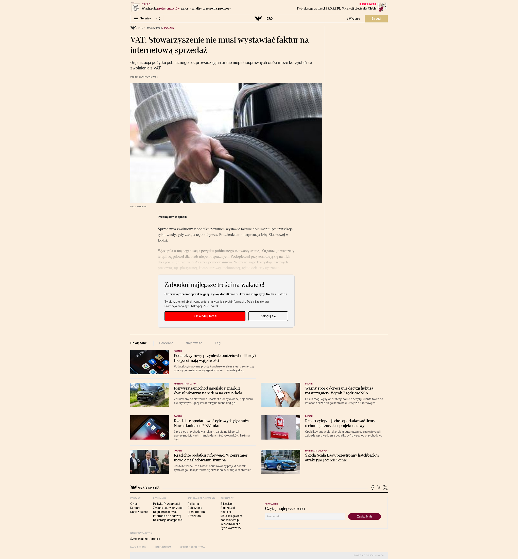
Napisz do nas (139, 511)
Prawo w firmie (154, 28)
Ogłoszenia (195, 507)
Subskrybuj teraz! (205, 316)
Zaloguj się (268, 316)
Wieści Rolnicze (230, 524)
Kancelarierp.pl (230, 520)
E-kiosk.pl (226, 503)
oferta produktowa (192, 547)
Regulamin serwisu (165, 511)
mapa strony (138, 547)
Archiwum (194, 515)
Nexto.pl (226, 511)
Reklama (193, 503)
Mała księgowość (231, 515)
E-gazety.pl (228, 507)
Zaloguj (376, 18)
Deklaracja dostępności (168, 520)
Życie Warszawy (231, 528)
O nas (134, 503)
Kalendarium (163, 547)
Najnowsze (194, 343)
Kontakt (135, 507)
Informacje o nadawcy (167, 515)
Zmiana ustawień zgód (168, 507)
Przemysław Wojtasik (172, 216)
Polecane (166, 343)
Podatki (169, 28)
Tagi (218, 343)
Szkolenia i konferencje (145, 538)
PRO (270, 19)
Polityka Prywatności (166, 503)
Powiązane (138, 343)
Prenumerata (196, 511)
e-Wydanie (353, 18)
